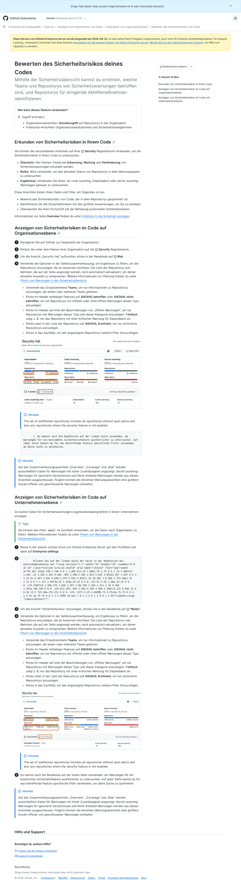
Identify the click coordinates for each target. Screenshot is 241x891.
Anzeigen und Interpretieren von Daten (80, 26)
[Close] (231, 6)
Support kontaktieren (30, 855)
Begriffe (63, 877)
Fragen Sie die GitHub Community (37, 850)
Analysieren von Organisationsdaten (127, 26)
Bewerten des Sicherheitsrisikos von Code (175, 26)
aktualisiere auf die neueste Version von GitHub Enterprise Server (110, 42)
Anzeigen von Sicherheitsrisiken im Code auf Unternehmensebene (60, 500)
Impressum (47, 877)
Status (91, 877)
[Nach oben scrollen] (233, 883)
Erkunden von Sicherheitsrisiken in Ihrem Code (63, 142)
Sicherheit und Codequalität (24, 26)
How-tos (49, 26)
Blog (143, 877)
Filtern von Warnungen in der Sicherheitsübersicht (53, 280)
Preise (101, 877)
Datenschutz (77, 877)
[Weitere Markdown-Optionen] (191, 66)
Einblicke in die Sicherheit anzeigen (105, 216)
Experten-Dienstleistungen (123, 877)
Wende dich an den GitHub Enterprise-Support (176, 42)
